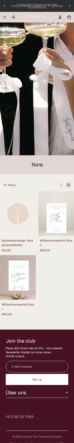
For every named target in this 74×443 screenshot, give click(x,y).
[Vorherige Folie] (4, 5)
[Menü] (4, 17)
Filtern (12, 185)
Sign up (37, 379)
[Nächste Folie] (69, 5)
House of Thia (30, 436)
